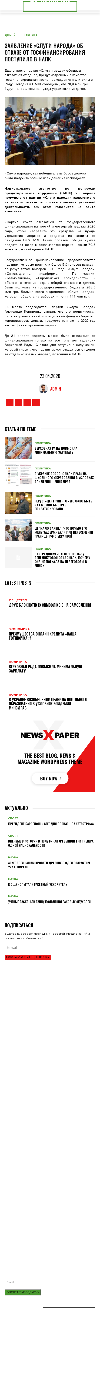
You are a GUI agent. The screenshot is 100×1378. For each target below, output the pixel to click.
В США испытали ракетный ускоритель (37, 884)
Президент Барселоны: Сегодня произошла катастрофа (51, 823)
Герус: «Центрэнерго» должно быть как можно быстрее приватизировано (63, 504)
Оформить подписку (28, 957)
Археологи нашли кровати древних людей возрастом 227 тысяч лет (49, 864)
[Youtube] (36, 402)
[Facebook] (9, 402)
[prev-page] (6, 909)
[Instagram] (18, 402)
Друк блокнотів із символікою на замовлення (39, 1201)
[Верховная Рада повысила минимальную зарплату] (18, 448)
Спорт (13, 818)
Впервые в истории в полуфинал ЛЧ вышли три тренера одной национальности (50, 843)
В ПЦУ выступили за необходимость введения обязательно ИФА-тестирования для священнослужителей (50, 1231)
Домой (10, 34)
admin (55, 389)
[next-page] (8, 909)
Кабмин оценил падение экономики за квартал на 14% (45, 1037)
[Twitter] (27, 402)
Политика (30, 34)
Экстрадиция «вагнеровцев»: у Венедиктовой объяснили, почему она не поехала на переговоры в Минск (62, 559)
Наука (13, 857)
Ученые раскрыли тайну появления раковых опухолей (49, 901)
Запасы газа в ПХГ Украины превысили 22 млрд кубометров (49, 1029)
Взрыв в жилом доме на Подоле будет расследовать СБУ (48, 1239)
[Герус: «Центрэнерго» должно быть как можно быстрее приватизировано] (18, 503)
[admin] (44, 388)
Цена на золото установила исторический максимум (45, 1021)
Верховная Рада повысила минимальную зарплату (56, 450)
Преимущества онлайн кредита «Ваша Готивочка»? (43, 1005)
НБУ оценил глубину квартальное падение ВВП (39, 1013)
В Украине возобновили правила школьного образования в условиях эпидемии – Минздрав (64, 477)
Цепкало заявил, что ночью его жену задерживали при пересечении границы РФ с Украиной (64, 532)
